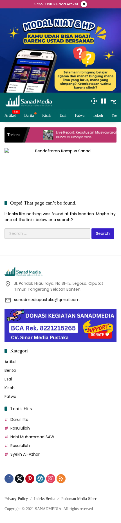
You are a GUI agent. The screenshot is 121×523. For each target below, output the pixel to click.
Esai (8, 379)
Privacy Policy (16, 499)
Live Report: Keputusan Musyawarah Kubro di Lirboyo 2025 (78, 134)
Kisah (10, 388)
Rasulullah (20, 428)
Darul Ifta (19, 419)
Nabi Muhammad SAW (32, 437)
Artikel (10, 361)
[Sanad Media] (29, 101)
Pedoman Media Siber (79, 499)
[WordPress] (40, 478)
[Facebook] (9, 478)
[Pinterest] (29, 478)
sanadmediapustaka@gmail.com (47, 299)
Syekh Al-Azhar (25, 454)
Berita (10, 370)
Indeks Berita (44, 499)
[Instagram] (50, 478)
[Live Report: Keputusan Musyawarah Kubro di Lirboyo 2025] (39, 135)
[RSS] (61, 478)
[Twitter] (19, 478)
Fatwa (10, 396)
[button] (94, 101)
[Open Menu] (103, 101)
